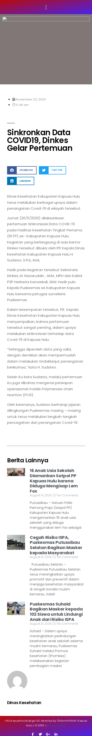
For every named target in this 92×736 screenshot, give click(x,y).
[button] (22, 170)
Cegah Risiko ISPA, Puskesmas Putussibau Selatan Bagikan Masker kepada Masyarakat (56, 545)
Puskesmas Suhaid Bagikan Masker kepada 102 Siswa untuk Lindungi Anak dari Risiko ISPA (56, 611)
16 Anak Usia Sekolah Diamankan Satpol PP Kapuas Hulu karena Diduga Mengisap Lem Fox (54, 481)
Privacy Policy (56, 725)
